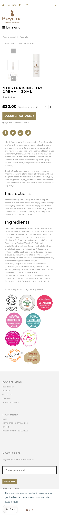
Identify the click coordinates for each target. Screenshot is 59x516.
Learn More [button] (12, 501)
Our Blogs (7, 395)
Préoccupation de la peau (15, 431)
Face (4, 419)
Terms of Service (10, 402)
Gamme (5, 427)
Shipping (6, 399)
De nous (6, 391)
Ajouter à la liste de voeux (16, 122)
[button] (8, 97)
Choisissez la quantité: (28, 107)
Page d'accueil (9, 37)
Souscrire (10, 481)
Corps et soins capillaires (15, 423)
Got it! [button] (29, 510)
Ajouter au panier (19, 115)
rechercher (8, 387)
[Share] (5, 133)
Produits (24, 37)
